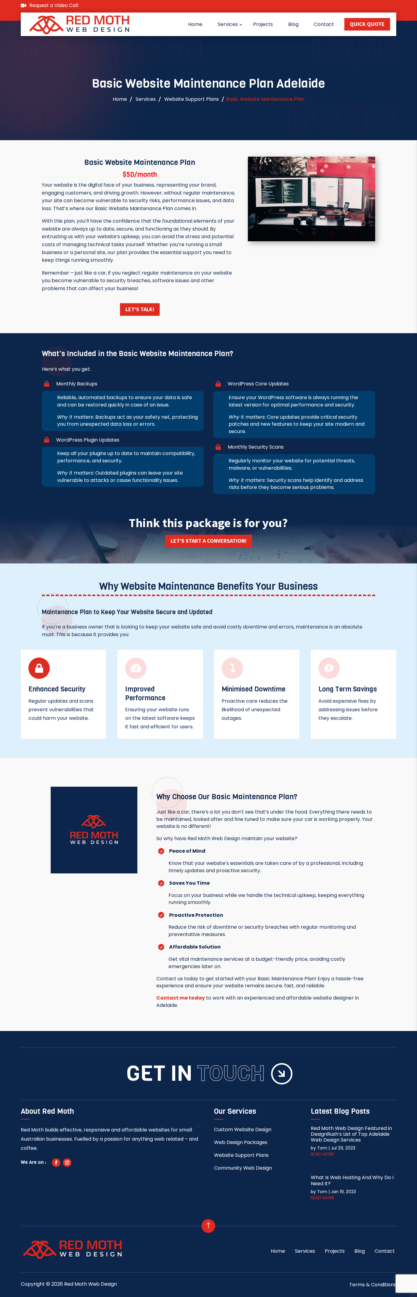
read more (322, 1154)
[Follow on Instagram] (67, 1162)
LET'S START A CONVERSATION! (208, 540)
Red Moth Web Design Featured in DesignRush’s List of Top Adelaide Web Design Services (351, 1134)
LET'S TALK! (139, 309)
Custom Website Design (242, 1129)
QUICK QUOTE (367, 23)
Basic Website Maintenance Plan (265, 99)
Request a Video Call (53, 5)
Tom (322, 1148)
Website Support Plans (191, 99)
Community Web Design (243, 1167)
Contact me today (180, 997)
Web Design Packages (240, 1142)
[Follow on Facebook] (56, 1162)
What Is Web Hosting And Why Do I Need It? (352, 1180)
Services (228, 24)
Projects (263, 24)
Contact (324, 24)
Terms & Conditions (372, 1284)
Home (195, 24)
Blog (293, 24)
